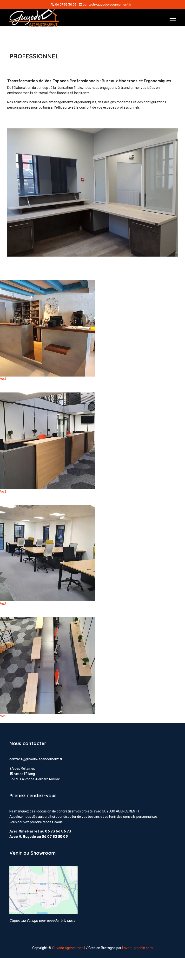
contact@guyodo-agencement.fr (107, 4)
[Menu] (173, 19)
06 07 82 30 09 (66, 4)
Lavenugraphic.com (137, 948)
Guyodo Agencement (68, 948)
